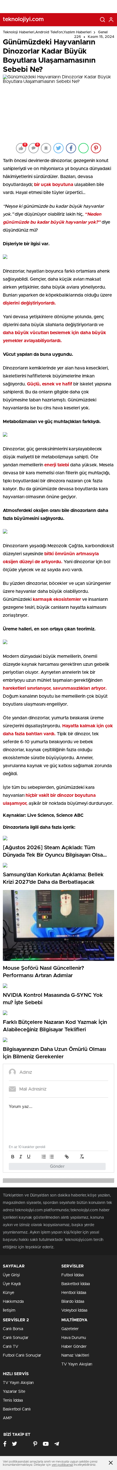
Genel (103, 32)
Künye (8, 1293)
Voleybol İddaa (74, 1310)
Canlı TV (10, 1347)
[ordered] (44, 1156)
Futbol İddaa (72, 1275)
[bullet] (52, 1156)
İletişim (9, 1310)
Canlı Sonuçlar (15, 1338)
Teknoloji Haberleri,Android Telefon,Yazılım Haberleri (47, 32)
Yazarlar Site (14, 1392)
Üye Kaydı (12, 1284)
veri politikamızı (62, 1464)
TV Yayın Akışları (76, 1364)
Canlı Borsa (13, 1329)
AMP (7, 1418)
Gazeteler (70, 1329)
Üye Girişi (11, 1275)
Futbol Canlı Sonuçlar (22, 1355)
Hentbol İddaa (73, 1293)
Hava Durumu (73, 1338)
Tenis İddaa (13, 1400)
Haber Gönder (74, 1347)
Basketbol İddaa (75, 1284)
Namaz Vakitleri (75, 1355)
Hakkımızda (13, 1302)
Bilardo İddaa (72, 1302)
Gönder (57, 1166)
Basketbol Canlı (17, 1409)
